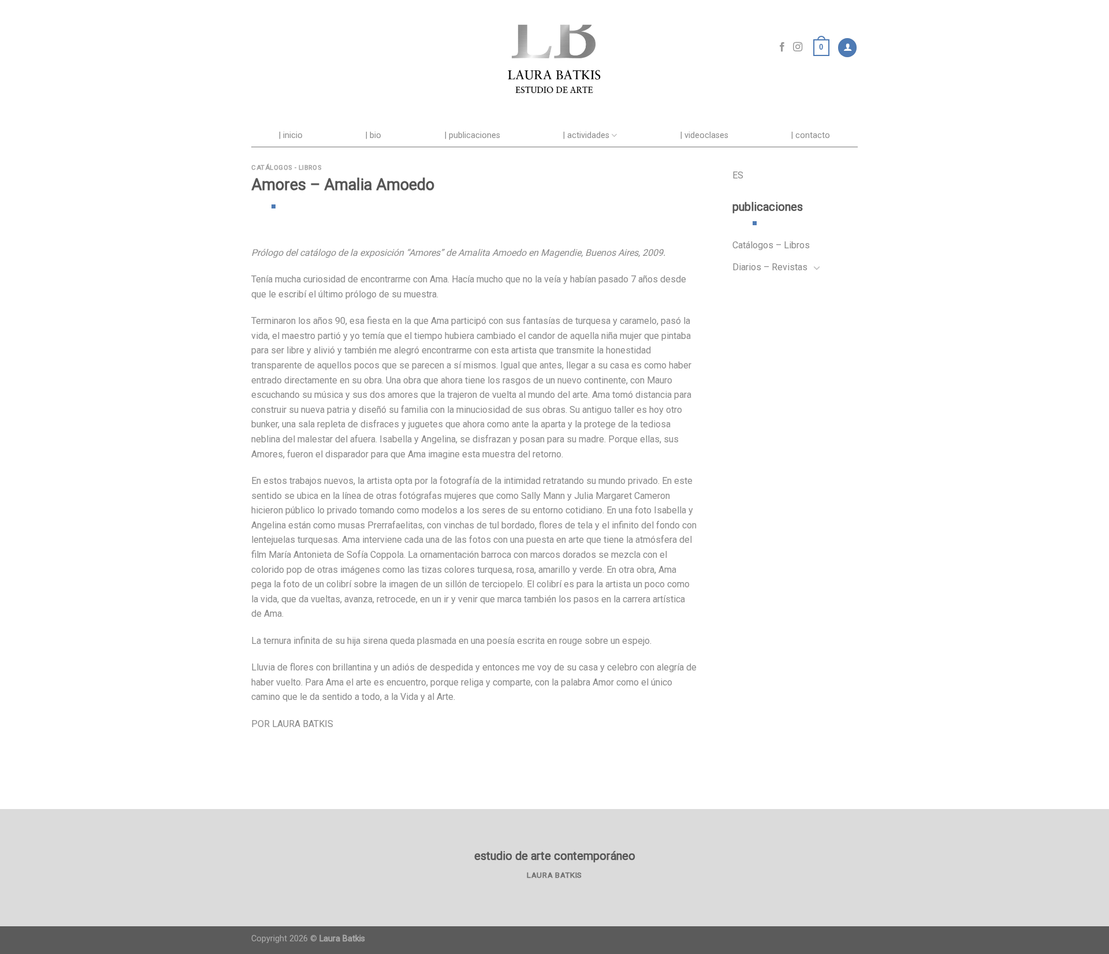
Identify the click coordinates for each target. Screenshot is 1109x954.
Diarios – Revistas (769, 267)
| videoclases (704, 135)
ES (737, 175)
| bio (373, 135)
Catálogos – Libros (771, 245)
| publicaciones (472, 135)
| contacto (810, 135)
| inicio (291, 135)
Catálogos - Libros (286, 168)
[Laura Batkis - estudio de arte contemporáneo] (554, 47)
